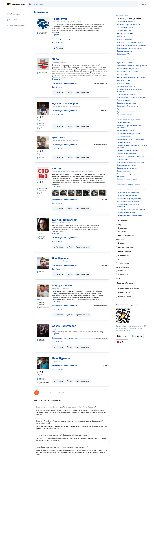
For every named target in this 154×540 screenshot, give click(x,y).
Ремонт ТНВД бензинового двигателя (130, 156)
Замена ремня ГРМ (124, 30)
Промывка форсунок (124, 51)
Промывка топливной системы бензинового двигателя (128, 113)
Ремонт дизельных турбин (126, 131)
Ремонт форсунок (123, 80)
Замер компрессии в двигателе (128, 134)
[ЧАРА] (43, 64)
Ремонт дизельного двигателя (128, 69)
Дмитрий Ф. (59, 137)
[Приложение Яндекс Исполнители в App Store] (122, 336)
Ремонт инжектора (123, 171)
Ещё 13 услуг (57, 148)
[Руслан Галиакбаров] (43, 108)
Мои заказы (13, 20)
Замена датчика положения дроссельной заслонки (132, 146)
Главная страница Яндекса (8, 4)
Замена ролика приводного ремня (129, 198)
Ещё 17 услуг (57, 309)
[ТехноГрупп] (43, 23)
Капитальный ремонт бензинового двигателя (129, 90)
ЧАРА (55, 59)
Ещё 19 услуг (57, 203)
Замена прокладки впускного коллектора (132, 182)
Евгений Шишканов (64, 219)
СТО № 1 (57, 168)
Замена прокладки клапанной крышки (130, 117)
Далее (61, 392)
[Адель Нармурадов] (43, 330)
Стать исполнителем (17, 26)
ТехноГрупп (59, 18)
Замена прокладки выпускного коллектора (128, 205)
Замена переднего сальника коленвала (131, 97)
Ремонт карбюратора (124, 39)
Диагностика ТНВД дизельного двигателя (132, 66)
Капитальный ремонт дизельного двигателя (129, 127)
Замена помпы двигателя (126, 94)
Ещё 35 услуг (57, 241)
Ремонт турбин (122, 74)
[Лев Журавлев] (43, 263)
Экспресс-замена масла (126, 86)
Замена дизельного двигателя (128, 150)
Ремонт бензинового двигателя (128, 201)
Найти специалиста (16, 14)
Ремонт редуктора (123, 83)
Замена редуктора (123, 142)
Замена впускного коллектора (128, 193)
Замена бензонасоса (124, 123)
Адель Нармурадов (64, 325)
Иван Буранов (61, 358)
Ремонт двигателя (122, 16)
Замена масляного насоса (126, 165)
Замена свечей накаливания (127, 106)
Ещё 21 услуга (57, 369)
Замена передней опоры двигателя (129, 215)
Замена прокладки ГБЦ (125, 27)
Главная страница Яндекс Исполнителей (16, 4)
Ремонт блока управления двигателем (131, 77)
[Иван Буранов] (43, 363)
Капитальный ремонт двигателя (128, 24)
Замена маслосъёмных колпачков (129, 48)
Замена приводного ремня (126, 212)
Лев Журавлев (61, 258)
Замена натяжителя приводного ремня (131, 190)
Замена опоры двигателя (126, 22)
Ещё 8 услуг (56, 269)
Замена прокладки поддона (127, 179)
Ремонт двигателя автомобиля (128, 71)
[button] (58, 48)
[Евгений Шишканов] (43, 224)
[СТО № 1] (43, 173)
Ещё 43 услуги (57, 114)
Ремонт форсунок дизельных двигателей (132, 45)
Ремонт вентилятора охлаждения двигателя (129, 175)
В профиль (56, 35)
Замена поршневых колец (126, 103)
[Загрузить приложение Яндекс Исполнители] (131, 315)
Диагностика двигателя (125, 57)
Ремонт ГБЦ (121, 36)
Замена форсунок (123, 136)
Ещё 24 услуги (57, 43)
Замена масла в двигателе (127, 60)
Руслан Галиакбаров (65, 103)
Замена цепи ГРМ (123, 54)
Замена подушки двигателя (127, 168)
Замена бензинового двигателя (128, 120)
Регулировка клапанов (125, 33)
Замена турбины (123, 159)
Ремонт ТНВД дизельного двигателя (130, 42)
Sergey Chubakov (62, 285)
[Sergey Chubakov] (43, 290)
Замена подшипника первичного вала (130, 162)
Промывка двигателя (124, 109)
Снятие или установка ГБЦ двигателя (130, 139)
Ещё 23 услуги (57, 87)
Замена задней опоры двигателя (64, 39)
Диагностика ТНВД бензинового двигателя (128, 186)
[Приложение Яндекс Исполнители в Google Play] (137, 336)
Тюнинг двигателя (123, 100)
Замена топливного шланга (127, 196)
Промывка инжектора (125, 63)
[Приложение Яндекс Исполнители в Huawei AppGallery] (122, 341)
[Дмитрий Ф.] (43, 142)
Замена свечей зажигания (126, 153)
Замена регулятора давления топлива (131, 209)
